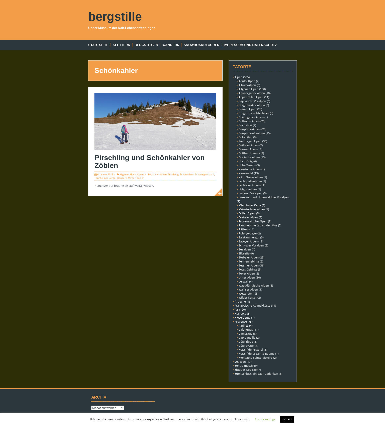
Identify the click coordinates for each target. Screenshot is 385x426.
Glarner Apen (248, 149)
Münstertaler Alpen (252, 209)
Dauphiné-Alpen (250, 129)
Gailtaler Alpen (249, 145)
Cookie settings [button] (265, 419)
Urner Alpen (247, 277)
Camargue (245, 333)
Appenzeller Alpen (251, 97)
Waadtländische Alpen (254, 285)
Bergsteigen (146, 45)
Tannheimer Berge (105, 178)
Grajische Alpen (249, 157)
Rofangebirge (248, 233)
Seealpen (245, 249)
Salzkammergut (249, 237)
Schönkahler (187, 174)
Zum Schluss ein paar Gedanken (256, 374)
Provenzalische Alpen (253, 221)
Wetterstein (246, 293)
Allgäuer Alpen (128, 174)
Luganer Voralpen (250, 193)
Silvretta (244, 253)
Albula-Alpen (247, 85)
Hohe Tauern (247, 165)
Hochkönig (246, 161)
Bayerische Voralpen (252, 101)
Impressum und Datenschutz (250, 45)
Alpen (140, 174)
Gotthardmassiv (249, 153)
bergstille (115, 16)
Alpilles (243, 325)
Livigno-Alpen (248, 189)
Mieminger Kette (250, 205)
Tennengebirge (249, 261)
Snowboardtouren (202, 45)
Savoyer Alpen (248, 241)
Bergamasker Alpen (252, 105)
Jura (237, 309)
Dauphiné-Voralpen (252, 133)
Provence (241, 321)
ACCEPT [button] (287, 419)
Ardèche (240, 301)
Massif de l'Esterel (251, 349)
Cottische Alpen (249, 121)
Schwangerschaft (204, 174)
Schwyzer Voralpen (251, 245)
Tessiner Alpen (249, 265)
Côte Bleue (246, 341)
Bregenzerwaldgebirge (254, 113)
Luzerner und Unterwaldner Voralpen (264, 197)
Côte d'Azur (246, 345)
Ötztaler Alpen (248, 217)
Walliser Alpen (248, 289)
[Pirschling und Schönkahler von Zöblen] (155, 121)
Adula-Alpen (247, 81)
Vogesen (240, 361)
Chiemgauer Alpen (251, 117)
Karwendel (246, 173)
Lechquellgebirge (250, 181)
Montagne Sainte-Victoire (256, 357)
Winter (132, 178)
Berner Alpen (247, 109)
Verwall (243, 281)
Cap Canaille (247, 337)
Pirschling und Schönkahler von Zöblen (149, 161)
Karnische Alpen (250, 169)
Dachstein (245, 125)
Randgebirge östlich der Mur (258, 225)
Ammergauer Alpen (252, 93)
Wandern (170, 45)
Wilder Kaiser (248, 297)
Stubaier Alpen (249, 257)
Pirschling (173, 174)
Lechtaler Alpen (249, 185)
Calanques (246, 329)
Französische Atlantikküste (252, 305)
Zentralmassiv (244, 365)
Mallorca (240, 313)
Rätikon (244, 229)
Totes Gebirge (248, 269)
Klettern (121, 45)
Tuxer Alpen (247, 273)
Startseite (98, 45)
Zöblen (140, 178)
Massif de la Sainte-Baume (257, 353)
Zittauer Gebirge (246, 369)
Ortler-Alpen (247, 213)
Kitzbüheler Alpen (251, 177)
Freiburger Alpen (250, 141)
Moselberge (242, 317)
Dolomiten (245, 137)
